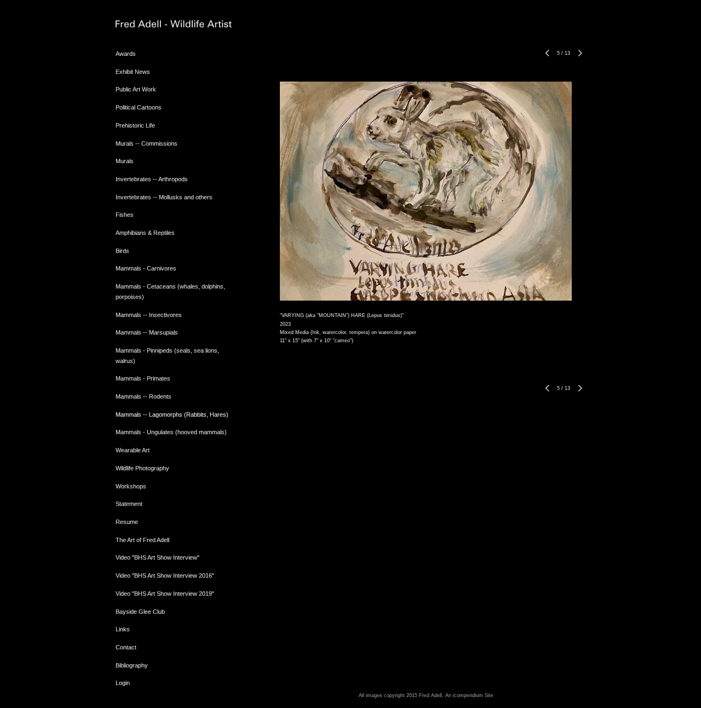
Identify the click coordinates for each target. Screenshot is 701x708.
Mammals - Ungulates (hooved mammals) (171, 432)
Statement (129, 503)
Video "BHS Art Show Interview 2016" (165, 575)
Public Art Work (136, 89)
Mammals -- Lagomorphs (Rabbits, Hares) (172, 414)
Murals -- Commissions (146, 143)
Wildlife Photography (142, 468)
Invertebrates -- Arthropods (152, 179)
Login (123, 683)
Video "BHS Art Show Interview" (157, 557)
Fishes (125, 214)
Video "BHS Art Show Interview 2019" (165, 593)
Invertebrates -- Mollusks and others (164, 197)
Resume (127, 522)
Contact (126, 647)
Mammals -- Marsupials (147, 332)
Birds (122, 250)
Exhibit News (133, 71)
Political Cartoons (139, 107)
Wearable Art (133, 450)
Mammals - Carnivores (146, 268)
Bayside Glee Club (140, 611)
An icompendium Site (469, 695)
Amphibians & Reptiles (145, 232)
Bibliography (132, 665)
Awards (126, 53)
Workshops (131, 486)
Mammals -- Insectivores (149, 315)
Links (123, 629)
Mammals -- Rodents (143, 396)
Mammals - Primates (143, 378)
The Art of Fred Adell (142, 540)
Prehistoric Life (135, 125)
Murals (125, 161)
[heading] (143, 24)
